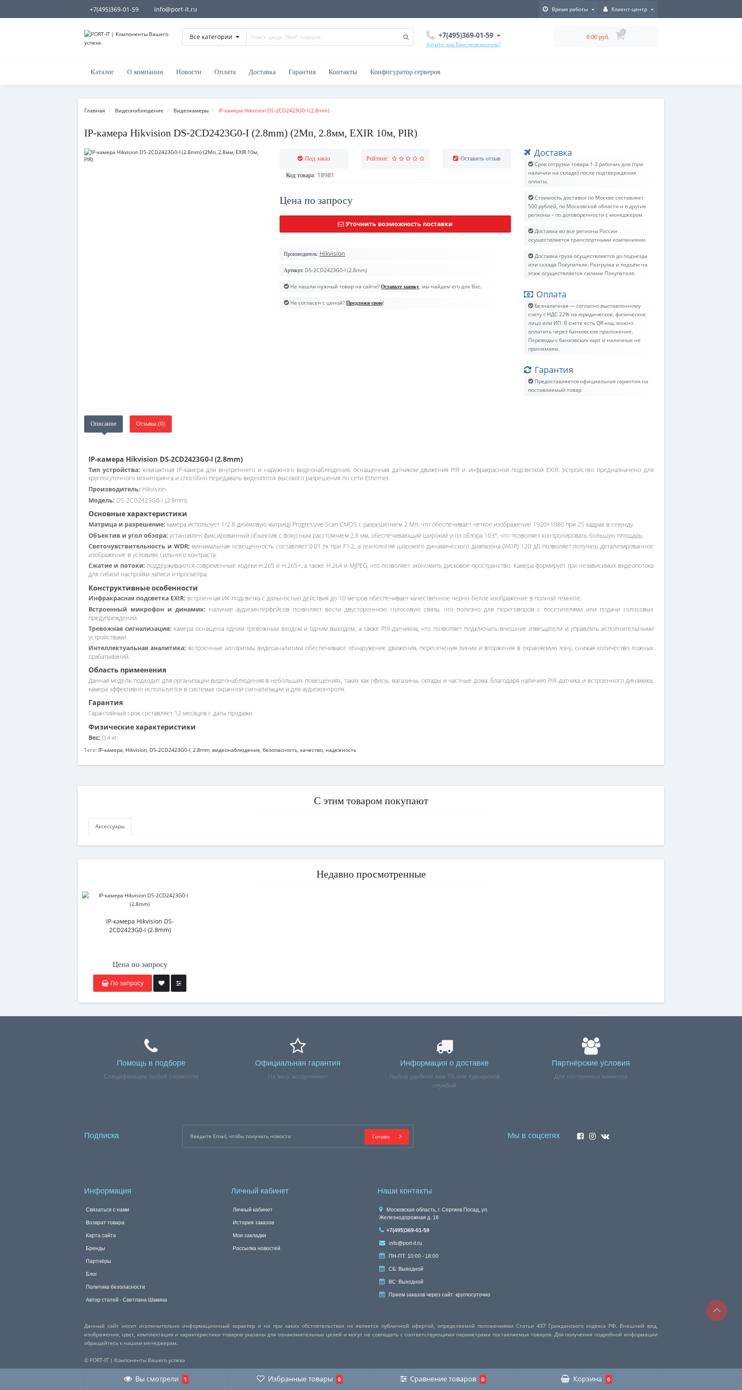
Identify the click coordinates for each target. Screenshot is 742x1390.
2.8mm (201, 750)
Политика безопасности (115, 1287)
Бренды (95, 1248)
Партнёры (98, 1261)
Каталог (102, 72)
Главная (94, 110)
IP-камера (110, 750)
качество (311, 750)
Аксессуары (110, 826)
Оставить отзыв (480, 158)
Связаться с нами (107, 1210)
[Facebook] (578, 1133)
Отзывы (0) (150, 424)
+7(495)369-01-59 (114, 9)
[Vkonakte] (603, 1133)
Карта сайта (101, 1236)
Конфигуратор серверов (405, 72)
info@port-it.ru (175, 9)
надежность (340, 750)
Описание (103, 424)
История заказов (253, 1223)
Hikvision (136, 750)
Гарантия (302, 72)
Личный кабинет (253, 1210)
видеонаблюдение (236, 750)
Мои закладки (249, 1236)
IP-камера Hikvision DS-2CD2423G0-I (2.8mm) (140, 925)
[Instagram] (590, 1133)
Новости (188, 72)
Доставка (262, 72)
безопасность (280, 750)
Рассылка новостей (256, 1248)
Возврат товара (105, 1223)
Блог (91, 1274)
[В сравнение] (178, 983)
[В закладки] (161, 983)
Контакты (342, 72)
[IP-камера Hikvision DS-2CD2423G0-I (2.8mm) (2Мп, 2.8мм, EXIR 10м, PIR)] (175, 155)
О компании (145, 72)
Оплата (225, 72)
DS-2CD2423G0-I (169, 750)
